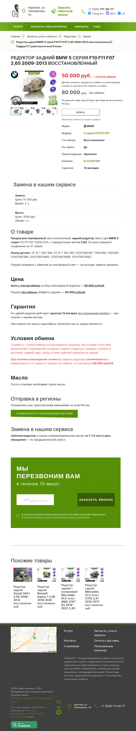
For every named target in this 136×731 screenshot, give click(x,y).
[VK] (58, 702)
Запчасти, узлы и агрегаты (49, 26)
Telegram (98, 13)
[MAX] (58, 712)
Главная (15, 36)
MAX (113, 13)
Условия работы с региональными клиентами (44, 413)
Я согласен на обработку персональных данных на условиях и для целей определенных (63, 515)
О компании (71, 646)
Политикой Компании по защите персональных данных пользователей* (56, 517)
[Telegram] (58, 707)
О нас (97, 26)
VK (123, 13)
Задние (87, 36)
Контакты (81, 26)
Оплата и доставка (106, 640)
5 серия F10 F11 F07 (97, 133)
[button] (54, 87)
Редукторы (70, 36)
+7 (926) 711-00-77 (113, 706)
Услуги (18, 26)
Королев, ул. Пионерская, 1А (82, 706)
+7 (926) (101, 9)
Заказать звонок (96, 499)
